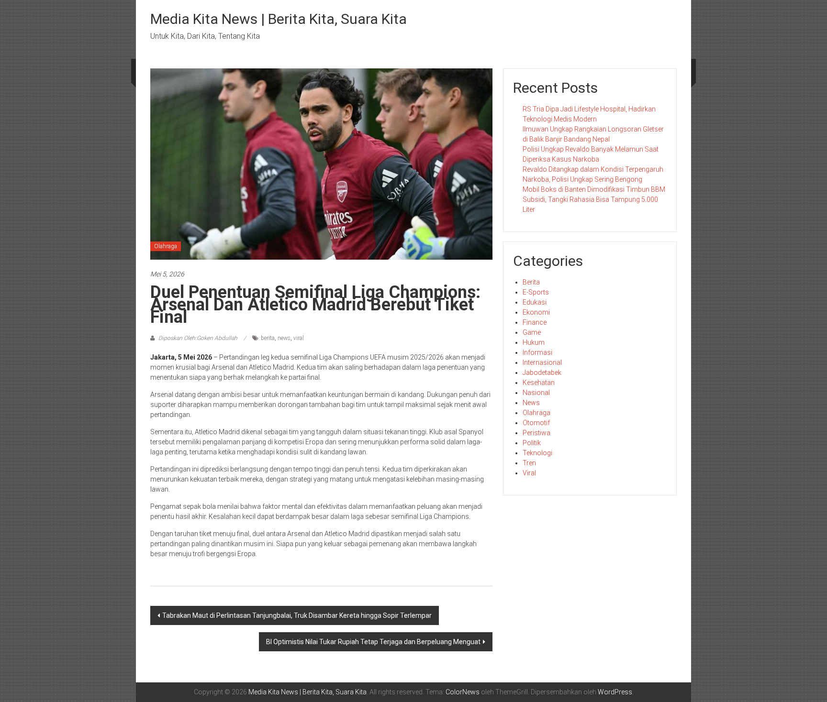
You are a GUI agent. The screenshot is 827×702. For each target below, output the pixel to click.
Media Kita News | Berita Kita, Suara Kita (278, 19)
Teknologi (537, 453)
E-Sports (536, 292)
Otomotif (536, 423)
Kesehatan (539, 382)
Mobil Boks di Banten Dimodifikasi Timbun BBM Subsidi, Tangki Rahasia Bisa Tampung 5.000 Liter (594, 199)
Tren (529, 463)
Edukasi (535, 302)
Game (532, 332)
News (531, 402)
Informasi (537, 352)
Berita (531, 282)
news (284, 338)
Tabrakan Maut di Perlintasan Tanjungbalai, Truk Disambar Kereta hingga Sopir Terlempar (297, 615)
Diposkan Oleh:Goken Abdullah (198, 338)
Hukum (534, 342)
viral (298, 338)
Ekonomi (536, 312)
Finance (535, 322)
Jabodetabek (542, 372)
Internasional (542, 362)
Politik (532, 443)
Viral (529, 473)
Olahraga (165, 246)
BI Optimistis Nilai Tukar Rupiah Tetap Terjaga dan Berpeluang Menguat (373, 642)
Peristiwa (536, 433)
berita (268, 338)
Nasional (536, 392)
